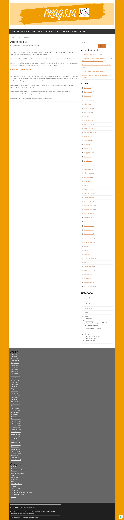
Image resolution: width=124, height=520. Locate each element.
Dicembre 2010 (88, 270)
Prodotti (65, 31)
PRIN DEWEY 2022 (91, 338)
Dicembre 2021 (88, 189)
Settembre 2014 (89, 238)
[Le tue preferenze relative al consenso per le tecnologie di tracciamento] (121, 517)
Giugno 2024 (88, 149)
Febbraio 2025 (88, 120)
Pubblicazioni (89, 321)
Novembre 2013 (89, 242)
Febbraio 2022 (88, 181)
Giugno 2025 (88, 104)
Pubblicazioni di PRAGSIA (93, 328)
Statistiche (36, 517)
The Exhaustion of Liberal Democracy (93, 71)
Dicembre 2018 (88, 217)
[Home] (20, 37)
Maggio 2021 (88, 201)
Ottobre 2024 (88, 136)
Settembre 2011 (89, 266)
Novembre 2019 (89, 213)
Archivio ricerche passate (93, 336)
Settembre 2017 (89, 230)
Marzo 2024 (87, 157)
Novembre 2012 (89, 254)
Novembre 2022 (89, 165)
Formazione (49, 31)
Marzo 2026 (87, 96)
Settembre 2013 (89, 246)
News (33, 31)
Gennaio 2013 (88, 250)
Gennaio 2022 (88, 185)
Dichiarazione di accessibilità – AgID (21, 69)
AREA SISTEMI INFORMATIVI (49, 511)
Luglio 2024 (87, 144)
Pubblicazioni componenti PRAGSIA (96, 323)
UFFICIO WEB (38, 511)
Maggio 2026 (88, 92)
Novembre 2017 (89, 226)
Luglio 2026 (87, 88)
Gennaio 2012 (88, 262)
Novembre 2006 (89, 286)
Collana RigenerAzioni (93, 325)
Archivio (74, 31)
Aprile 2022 (87, 177)
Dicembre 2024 (88, 128)
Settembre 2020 (89, 209)
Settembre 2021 (89, 197)
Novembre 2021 (89, 193)
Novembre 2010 (89, 274)
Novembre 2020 (89, 205)
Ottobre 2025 (88, 100)
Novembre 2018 (89, 222)
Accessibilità (17, 517)
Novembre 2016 (89, 234)
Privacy (12, 517)
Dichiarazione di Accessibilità (27, 517)
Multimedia (89, 318)
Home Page (15, 31)
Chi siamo (24, 31)
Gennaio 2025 (88, 124)
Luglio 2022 (87, 169)
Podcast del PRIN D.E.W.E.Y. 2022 (92, 54)
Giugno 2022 (88, 173)
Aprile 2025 (87, 112)
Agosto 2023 (88, 161)
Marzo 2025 (87, 116)
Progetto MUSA (90, 340)
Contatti (82, 31)
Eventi (58, 31)
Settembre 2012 (89, 258)
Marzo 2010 (87, 278)
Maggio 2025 (88, 108)
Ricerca (40, 31)
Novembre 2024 (89, 132)
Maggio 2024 (88, 152)
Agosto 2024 (88, 140)
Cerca (83, 42)
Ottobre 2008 (88, 282)
